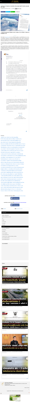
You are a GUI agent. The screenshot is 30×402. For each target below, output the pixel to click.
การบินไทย (21, 208)
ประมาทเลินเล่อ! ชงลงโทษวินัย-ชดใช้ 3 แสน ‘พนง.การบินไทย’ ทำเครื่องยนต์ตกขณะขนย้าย (12, 167)
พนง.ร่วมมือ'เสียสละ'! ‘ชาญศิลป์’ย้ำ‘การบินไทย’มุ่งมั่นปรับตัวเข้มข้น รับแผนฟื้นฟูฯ (11, 160)
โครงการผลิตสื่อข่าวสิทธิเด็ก (6, 237)
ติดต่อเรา (26, 387)
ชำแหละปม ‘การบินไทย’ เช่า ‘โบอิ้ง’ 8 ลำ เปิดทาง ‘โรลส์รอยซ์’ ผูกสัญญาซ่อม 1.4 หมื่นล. (12, 190)
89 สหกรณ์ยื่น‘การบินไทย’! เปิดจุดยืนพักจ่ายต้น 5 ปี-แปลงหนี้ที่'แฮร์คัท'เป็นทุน (10, 180)
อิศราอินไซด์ (3, 231)
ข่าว (2, 218)
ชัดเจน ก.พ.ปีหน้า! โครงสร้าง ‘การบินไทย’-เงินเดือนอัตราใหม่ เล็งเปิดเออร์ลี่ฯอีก (11, 142)
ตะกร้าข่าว (5, 4)
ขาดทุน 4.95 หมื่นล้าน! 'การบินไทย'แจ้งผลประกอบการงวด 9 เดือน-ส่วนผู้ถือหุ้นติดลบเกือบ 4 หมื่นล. (13, 155)
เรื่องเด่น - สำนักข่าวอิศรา (5, 215)
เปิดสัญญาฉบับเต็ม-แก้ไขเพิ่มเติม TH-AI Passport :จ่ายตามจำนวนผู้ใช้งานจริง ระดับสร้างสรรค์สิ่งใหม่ (14, 329)
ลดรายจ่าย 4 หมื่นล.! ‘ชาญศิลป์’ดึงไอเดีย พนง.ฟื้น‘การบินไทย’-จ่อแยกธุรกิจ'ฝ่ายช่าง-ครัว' (12, 172)
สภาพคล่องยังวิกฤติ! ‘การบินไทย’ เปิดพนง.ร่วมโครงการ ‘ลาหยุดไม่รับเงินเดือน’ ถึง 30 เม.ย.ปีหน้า (13, 145)
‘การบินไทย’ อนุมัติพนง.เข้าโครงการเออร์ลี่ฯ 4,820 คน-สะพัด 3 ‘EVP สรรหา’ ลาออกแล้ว (12, 150)
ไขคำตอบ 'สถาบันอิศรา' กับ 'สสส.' (6, 216)
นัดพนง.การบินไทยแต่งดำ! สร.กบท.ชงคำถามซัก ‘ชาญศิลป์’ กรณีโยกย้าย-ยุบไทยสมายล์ (12, 177)
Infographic (4, 229)
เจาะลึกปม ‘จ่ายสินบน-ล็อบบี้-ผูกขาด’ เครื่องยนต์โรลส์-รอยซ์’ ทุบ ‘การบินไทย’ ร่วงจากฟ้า (12, 185)
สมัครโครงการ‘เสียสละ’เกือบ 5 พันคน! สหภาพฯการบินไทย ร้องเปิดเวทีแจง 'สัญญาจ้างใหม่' (12, 162)
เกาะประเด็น (3, 223)
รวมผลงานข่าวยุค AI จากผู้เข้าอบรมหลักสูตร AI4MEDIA (9, 236)
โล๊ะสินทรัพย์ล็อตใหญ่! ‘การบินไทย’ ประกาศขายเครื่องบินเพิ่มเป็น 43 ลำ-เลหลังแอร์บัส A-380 (12, 147)
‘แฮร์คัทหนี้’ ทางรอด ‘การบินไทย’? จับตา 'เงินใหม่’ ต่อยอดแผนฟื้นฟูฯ (9, 137)
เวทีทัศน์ (3, 220)
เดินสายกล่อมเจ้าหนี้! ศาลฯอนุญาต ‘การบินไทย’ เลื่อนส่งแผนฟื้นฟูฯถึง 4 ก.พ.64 (11, 140)
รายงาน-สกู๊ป (4, 221)
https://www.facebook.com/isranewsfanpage (20, 202)
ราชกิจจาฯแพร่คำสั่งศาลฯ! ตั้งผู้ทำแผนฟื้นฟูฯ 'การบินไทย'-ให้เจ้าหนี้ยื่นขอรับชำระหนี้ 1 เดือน (12, 182)
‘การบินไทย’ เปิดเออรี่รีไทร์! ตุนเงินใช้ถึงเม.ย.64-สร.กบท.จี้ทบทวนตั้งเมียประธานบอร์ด (11, 175)
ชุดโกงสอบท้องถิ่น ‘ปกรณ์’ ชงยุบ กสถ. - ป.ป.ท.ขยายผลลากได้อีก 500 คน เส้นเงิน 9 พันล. (12, 351)
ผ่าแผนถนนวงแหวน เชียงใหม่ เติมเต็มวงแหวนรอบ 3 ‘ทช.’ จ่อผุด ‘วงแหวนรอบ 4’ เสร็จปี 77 (12, 306)
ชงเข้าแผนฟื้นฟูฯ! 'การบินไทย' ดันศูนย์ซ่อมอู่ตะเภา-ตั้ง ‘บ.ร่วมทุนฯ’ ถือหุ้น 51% (11, 157)
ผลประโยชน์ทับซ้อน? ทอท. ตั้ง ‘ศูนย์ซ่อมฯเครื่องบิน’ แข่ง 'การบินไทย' (9, 165)
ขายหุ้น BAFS (18, 208)
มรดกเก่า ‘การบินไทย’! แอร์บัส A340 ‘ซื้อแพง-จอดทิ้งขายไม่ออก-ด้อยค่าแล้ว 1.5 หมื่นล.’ (12, 187)
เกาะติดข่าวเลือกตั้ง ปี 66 (5, 234)
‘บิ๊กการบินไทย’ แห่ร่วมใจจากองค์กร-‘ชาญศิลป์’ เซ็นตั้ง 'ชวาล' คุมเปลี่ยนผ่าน (10, 152)
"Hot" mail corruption (5, 228)
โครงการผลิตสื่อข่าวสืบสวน (5, 239)
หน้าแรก (2, 4)
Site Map (28, 387)
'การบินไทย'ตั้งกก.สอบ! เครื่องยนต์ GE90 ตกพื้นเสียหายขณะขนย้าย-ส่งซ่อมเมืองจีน (11, 170)
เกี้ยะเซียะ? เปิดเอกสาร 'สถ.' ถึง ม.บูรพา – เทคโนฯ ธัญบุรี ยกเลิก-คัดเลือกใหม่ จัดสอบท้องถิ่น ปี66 (13, 374)
